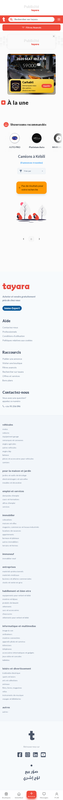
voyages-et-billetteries (11, 699)
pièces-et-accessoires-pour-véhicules (18, 459)
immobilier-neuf (9, 558)
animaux (5, 684)
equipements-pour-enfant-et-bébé (16, 595)
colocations (7, 520)
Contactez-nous (10, 327)
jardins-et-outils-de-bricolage (14, 475)
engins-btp (6, 451)
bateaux (5, 455)
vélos (4, 691)
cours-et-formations (10, 499)
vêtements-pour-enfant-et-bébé (15, 617)
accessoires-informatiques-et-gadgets (18, 653)
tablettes (6, 660)
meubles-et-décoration (12, 483)
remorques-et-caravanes (12, 440)
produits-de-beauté (10, 603)
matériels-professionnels (12, 571)
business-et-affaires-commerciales (16, 579)
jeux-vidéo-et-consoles (12, 656)
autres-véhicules (9, 447)
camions (5, 462)
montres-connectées (11, 638)
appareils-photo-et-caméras (13, 641)
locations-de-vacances (11, 531)
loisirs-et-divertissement (16, 668)
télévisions (6, 645)
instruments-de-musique (12, 695)
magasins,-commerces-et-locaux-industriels (20, 527)
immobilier (8, 515)
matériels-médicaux (10, 575)
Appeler (46, 86)
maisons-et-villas (9, 523)
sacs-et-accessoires (10, 610)
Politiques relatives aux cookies (17, 340)
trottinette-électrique (11, 673)
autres (6, 707)
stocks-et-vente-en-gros (12, 582)
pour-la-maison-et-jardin (16, 470)
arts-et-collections (10, 680)
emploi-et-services (13, 491)
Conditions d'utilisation (13, 336)
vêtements (6, 606)
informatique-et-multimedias (19, 625)
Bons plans (7, 380)
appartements (8, 534)
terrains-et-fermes (10, 545)
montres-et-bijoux (9, 599)
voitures (5, 433)
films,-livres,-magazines (12, 688)
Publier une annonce (12, 359)
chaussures (7, 614)
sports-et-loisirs (9, 677)
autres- (5, 712)
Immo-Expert (12, 308)
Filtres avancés (9, 367)
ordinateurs (7, 634)
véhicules (7, 424)
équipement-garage (10, 436)
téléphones (7, 649)
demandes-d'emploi (10, 496)
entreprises (9, 566)
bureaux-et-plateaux (10, 538)
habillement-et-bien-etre (16, 590)
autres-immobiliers (10, 542)
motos (5, 429)
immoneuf (8, 553)
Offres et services (11, 376)
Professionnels (9, 331)
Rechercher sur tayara (13, 371)
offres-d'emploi (8, 503)
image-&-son (7, 630)
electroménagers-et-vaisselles (15, 479)
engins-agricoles (9, 444)
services (5, 507)
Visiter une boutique (12, 363)
